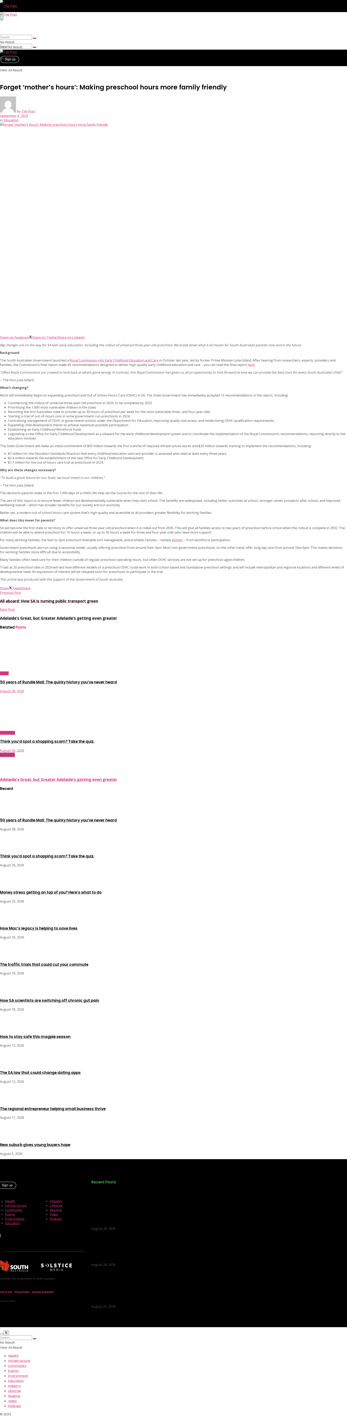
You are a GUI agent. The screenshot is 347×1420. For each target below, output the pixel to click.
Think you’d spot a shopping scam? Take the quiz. (47, 741)
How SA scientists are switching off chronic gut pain (49, 1000)
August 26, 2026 (12, 750)
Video (54, 1214)
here (251, 365)
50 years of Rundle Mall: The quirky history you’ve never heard (58, 682)
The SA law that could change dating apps (40, 1072)
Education (11, 120)
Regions (56, 1210)
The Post (28, 111)
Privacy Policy (22, 1291)
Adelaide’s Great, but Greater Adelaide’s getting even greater (58, 779)
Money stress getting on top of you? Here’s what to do (51, 892)
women (177, 540)
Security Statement (43, 1291)
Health (10, 1201)
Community (7, 733)
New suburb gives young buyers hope (35, 1144)
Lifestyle (56, 1205)
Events (4, 673)
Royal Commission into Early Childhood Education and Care (114, 360)
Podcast (56, 1219)
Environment (14, 1219)
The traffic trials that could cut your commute (44, 964)
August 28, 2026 (12, 691)
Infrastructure (16, 1205)
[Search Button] (34, 47)
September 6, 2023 (14, 116)
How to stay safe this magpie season (35, 1036)
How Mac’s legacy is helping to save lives (39, 928)
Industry (56, 1201)
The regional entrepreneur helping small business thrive (53, 1109)
